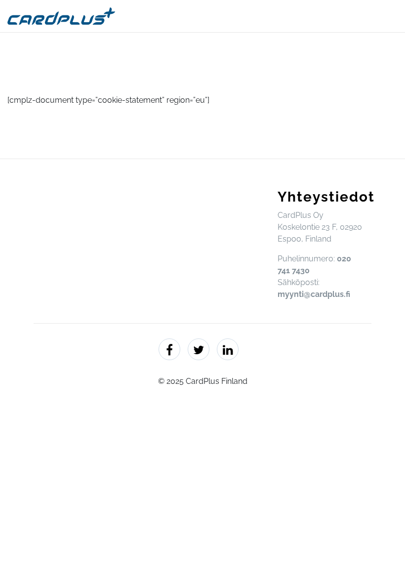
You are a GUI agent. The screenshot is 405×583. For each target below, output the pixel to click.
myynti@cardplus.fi (314, 294)
